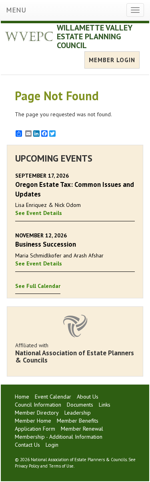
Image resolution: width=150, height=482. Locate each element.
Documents (80, 404)
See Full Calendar (37, 286)
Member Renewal (82, 428)
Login (52, 444)
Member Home (33, 420)
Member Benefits (77, 420)
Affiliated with (74, 353)
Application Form (35, 428)
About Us (87, 396)
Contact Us (27, 444)
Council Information (38, 404)
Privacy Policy (27, 466)
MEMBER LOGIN (112, 60)
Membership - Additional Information (58, 436)
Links (104, 404)
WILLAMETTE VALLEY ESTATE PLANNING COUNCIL (94, 36)
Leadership (77, 412)
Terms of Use (61, 466)
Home (22, 396)
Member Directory (37, 412)
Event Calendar (53, 396)
